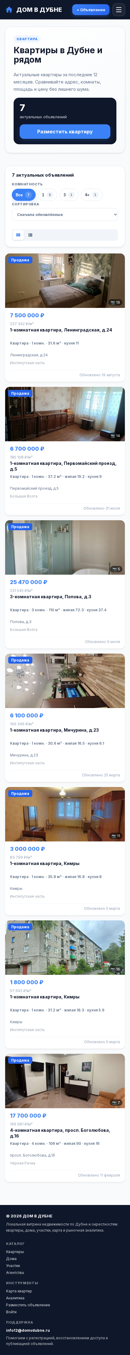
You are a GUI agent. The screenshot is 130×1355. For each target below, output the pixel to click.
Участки (13, 1265)
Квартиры (15, 1251)
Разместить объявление (28, 1305)
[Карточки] (18, 235)
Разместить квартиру (65, 132)
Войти (11, 1312)
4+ (90, 195)
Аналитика (15, 1298)
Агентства (15, 1272)
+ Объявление (90, 9)
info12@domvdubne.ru (28, 1330)
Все (22, 195)
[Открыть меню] (118, 9)
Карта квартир (19, 1291)
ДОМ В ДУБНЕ (39, 9)
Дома (11, 1258)
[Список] (30, 235)
